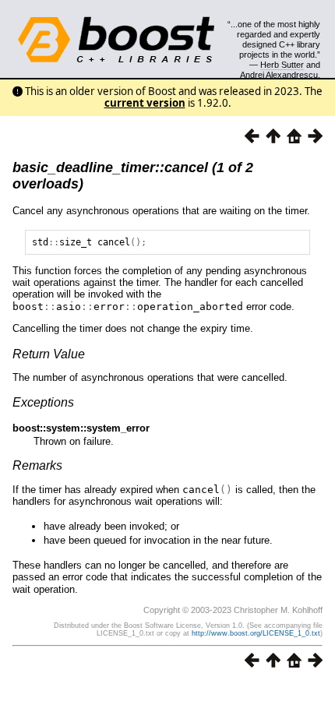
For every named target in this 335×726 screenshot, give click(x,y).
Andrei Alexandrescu (279, 74)
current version (144, 103)
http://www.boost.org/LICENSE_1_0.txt (256, 633)
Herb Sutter (282, 64)
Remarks (37, 465)
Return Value (48, 354)
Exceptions (43, 402)
